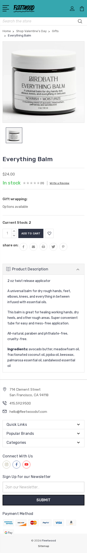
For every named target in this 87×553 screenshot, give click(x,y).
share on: (10, 245)
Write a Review (59, 183)
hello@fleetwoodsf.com (28, 412)
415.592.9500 (20, 403)
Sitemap (43, 546)
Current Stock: (17, 223)
